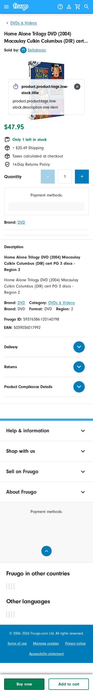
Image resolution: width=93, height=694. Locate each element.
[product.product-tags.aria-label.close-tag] (77, 87)
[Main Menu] (6, 6)
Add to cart (68, 684)
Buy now (24, 684)
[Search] (86, 6)
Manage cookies (46, 643)
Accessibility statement (46, 654)
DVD (21, 222)
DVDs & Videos (23, 23)
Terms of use (17, 643)
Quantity (12, 176)
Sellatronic (37, 50)
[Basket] (77, 6)
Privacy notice (75, 643)
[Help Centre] (60, 6)
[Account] (69, 6)
